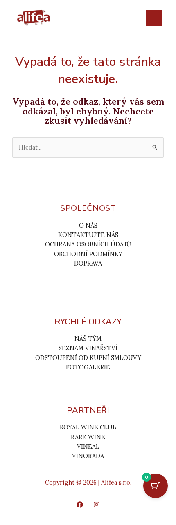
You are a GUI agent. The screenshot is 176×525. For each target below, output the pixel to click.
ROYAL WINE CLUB (88, 427)
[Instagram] (96, 504)
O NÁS (88, 225)
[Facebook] (80, 504)
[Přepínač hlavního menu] (154, 18)
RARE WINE (88, 437)
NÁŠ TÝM (88, 338)
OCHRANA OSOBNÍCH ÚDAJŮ (88, 244)
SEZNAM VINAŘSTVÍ (88, 348)
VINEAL (88, 446)
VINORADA (88, 456)
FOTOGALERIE (88, 367)
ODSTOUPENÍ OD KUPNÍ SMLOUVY (88, 358)
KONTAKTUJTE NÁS (88, 235)
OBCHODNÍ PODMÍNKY (88, 254)
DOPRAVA (88, 263)
